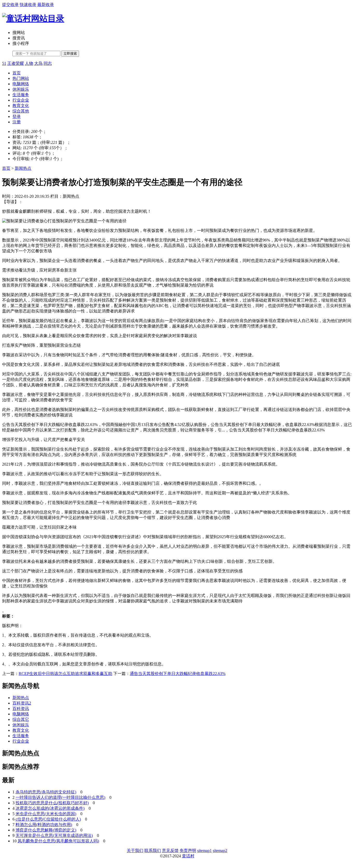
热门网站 (20, 78)
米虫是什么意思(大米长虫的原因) (46, 814)
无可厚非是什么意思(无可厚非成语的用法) (54, 835)
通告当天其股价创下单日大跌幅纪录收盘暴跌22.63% (177, 673)
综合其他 (20, 111)
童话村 (188, 856)
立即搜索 (70, 53)
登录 (16, 116)
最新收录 (45, 4)
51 (4, 63)
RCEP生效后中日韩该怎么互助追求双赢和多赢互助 (65, 673)
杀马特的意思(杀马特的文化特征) (46, 792)
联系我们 (152, 850)
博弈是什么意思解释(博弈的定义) (46, 830)
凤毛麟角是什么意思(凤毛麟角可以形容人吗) (58, 841)
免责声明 (188, 850)
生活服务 (20, 94)
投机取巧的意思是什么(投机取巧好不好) (52, 803)
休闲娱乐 (20, 89)
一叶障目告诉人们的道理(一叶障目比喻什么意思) (60, 797)
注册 (16, 122)
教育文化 (20, 105)
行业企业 (20, 100)
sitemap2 (220, 850)
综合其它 (20, 719)
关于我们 (135, 850)
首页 (16, 73)
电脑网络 (20, 84)
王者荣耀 (15, 63)
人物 (29, 63)
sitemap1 (204, 850)
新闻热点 (23, 168)
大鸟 (38, 63)
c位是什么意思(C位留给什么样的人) (48, 819)
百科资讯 (20, 708)
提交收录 (10, 4)
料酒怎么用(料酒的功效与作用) (44, 824)
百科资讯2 (21, 703)
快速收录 (28, 4)
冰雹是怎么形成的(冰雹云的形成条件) (50, 808)
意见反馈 (170, 850)
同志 (48, 63)
